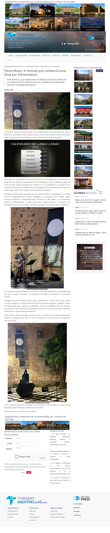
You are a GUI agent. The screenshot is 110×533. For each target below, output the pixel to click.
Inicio (11, 56)
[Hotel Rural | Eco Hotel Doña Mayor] (13, 425)
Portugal (76, 511)
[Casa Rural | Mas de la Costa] (17, 24)
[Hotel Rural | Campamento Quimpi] (29, 425)
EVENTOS (65, 56)
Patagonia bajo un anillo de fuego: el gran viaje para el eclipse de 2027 (90, 234)
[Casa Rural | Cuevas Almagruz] (92, 10)
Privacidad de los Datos (57, 517)
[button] (9, 108)
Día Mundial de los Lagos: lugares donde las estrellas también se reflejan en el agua (90, 212)
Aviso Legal (53, 511)
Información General (56, 514)
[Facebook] (62, 44)
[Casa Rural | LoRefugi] (42, 24)
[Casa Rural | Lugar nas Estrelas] (83, 147)
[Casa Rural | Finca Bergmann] (83, 172)
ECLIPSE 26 (46, 56)
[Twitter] (65, 44)
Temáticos (77, 515)
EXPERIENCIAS (76, 56)
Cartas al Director (34, 517)
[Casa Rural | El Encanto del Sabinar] (83, 135)
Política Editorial (12, 514)
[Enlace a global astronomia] (90, 257)
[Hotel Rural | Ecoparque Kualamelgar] (83, 123)
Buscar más (99, 70)
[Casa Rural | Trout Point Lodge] (83, 87)
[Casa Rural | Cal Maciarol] (67, 10)
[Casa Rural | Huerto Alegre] (83, 111)
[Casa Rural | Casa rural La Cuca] (67, 24)
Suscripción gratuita (94, 49)
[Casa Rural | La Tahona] (83, 184)
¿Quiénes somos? (13, 511)
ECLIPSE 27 (56, 56)
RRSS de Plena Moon (29, 411)
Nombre (9, 438)
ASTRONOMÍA (34, 56)
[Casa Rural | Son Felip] (83, 99)
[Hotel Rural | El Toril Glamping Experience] (42, 10)
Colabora (32, 514)
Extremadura (78, 504)
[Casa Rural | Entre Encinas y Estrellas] (61, 425)
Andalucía (77, 508)
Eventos (11, 66)
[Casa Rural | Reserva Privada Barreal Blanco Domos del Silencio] (92, 24)
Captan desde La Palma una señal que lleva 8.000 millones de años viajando (90, 223)
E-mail (9, 443)
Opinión (9, 449)
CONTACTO (87, 56)
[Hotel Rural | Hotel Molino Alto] (17, 10)
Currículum (32, 520)
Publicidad (32, 511)
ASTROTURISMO (21, 56)
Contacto (10, 517)
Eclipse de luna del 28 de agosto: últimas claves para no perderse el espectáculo (90, 201)
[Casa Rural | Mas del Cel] (83, 75)
